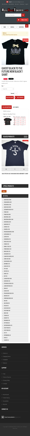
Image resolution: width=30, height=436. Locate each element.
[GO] (23, 15)
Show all (12, 27)
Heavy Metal (21, 27)
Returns (5, 363)
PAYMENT (5, 359)
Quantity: (12, 93)
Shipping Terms (6, 356)
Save (6, 79)
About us (5, 353)
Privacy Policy (6, 380)
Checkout (22, 4)
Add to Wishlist (15, 169)
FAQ (4, 374)
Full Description (6, 107)
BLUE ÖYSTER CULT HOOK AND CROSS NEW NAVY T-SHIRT (15, 174)
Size (2, 86)
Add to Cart (6, 169)
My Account (5, 4)
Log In (26, 4)
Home (5, 27)
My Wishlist (11, 4)
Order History (6, 397)
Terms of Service (7, 377)
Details (23, 169)
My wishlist (5, 401)
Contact (5, 383)
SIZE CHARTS (16, 107)
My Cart (17, 4)
